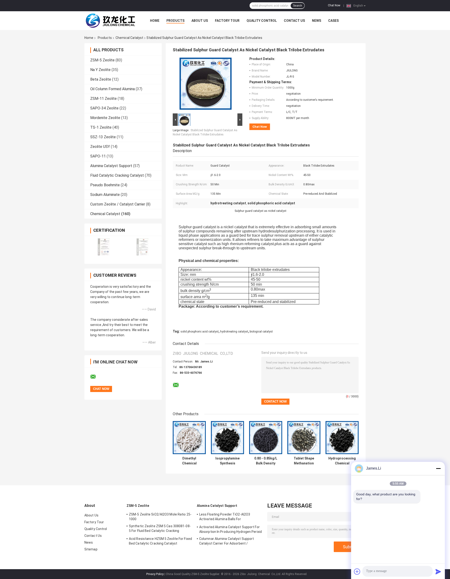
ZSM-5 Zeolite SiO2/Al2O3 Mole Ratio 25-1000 (160, 516)
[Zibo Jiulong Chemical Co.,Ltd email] (96, 376)
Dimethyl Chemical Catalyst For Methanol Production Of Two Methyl (189, 460)
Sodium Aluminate (105, 194)
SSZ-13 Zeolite (103, 137)
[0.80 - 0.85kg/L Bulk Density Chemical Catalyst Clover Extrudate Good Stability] (265, 437)
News (316, 20)
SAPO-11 (98, 156)
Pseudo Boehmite (105, 185)
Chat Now (334, 5)
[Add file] (357, 571)
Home (154, 20)
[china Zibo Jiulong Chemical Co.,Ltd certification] (103, 246)
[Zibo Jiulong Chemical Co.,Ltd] (110, 21)
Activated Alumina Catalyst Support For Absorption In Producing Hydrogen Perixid (230, 529)
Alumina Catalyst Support (111, 166)
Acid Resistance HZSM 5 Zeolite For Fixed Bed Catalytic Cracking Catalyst (160, 541)
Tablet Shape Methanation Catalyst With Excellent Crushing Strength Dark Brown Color (304, 460)
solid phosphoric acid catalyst (199, 331)
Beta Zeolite (100, 79)
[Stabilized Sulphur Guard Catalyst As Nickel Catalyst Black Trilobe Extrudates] (205, 85)
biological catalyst (261, 331)
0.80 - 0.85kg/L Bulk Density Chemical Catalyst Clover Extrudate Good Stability (265, 460)
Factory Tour (227, 20)
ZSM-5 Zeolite (102, 60)
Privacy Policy (155, 574)
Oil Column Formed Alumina (112, 89)
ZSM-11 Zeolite (103, 98)
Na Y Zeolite (100, 69)
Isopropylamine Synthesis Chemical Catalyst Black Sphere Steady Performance (227, 460)
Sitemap (91, 549)
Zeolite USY (100, 146)
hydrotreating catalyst (234, 331)
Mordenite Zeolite (105, 118)
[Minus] (438, 468)
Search (297, 5)
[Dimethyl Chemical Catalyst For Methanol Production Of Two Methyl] (189, 437)
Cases (333, 20)
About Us (199, 20)
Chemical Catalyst (129, 38)
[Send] (438, 571)
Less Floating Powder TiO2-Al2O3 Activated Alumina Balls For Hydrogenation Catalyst (224, 517)
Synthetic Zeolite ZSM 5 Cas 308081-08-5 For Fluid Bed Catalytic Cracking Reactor (160, 529)
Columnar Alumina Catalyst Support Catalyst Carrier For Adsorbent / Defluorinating (226, 542)
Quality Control (262, 20)
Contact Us (294, 20)
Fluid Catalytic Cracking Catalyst (117, 175)
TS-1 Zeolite (101, 127)
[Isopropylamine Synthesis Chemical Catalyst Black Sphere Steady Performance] (227, 437)
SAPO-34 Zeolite (104, 108)
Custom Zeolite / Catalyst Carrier (117, 204)
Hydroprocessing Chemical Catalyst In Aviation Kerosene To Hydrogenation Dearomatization (342, 460)
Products (175, 20)
